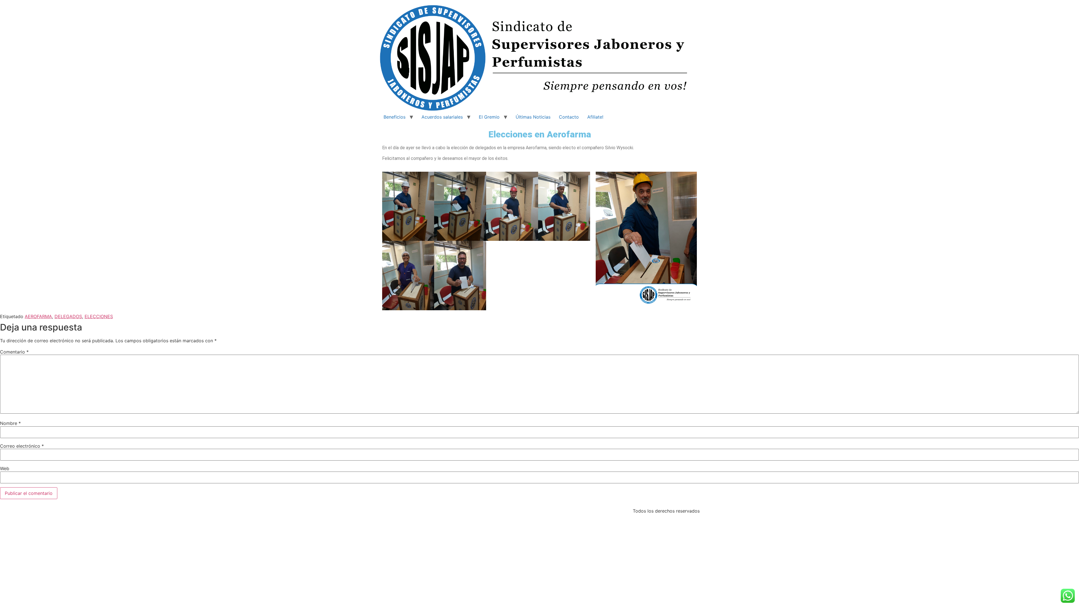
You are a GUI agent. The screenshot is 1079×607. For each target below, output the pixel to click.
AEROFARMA (38, 316)
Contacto (569, 117)
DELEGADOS (68, 316)
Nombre (10, 423)
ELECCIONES (99, 316)
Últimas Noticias (533, 117)
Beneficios (394, 117)
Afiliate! (595, 117)
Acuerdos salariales (442, 117)
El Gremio (489, 117)
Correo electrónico (22, 446)
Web (4, 468)
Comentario (14, 352)
